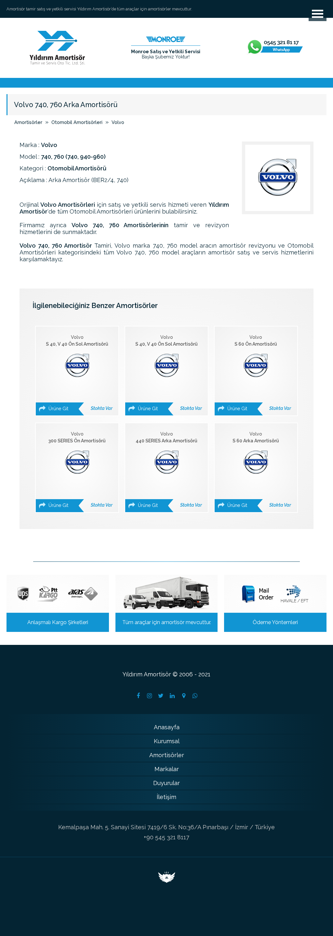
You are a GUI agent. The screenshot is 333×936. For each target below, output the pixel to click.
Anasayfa (167, 727)
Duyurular (166, 783)
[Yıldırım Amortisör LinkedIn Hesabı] (172, 696)
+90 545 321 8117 (166, 837)
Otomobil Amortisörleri (76, 122)
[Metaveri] (166, 880)
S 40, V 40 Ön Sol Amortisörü (79, 373)
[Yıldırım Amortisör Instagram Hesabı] (149, 696)
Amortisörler (28, 122)
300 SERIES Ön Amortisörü (80, 469)
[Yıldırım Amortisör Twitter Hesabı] (161, 696)
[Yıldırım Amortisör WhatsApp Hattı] (274, 48)
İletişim (166, 797)
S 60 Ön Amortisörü (258, 373)
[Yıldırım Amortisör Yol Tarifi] (184, 696)
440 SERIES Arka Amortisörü (169, 469)
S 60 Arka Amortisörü (258, 469)
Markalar (166, 769)
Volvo (118, 122)
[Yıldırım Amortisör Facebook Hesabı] (138, 696)
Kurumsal (167, 741)
